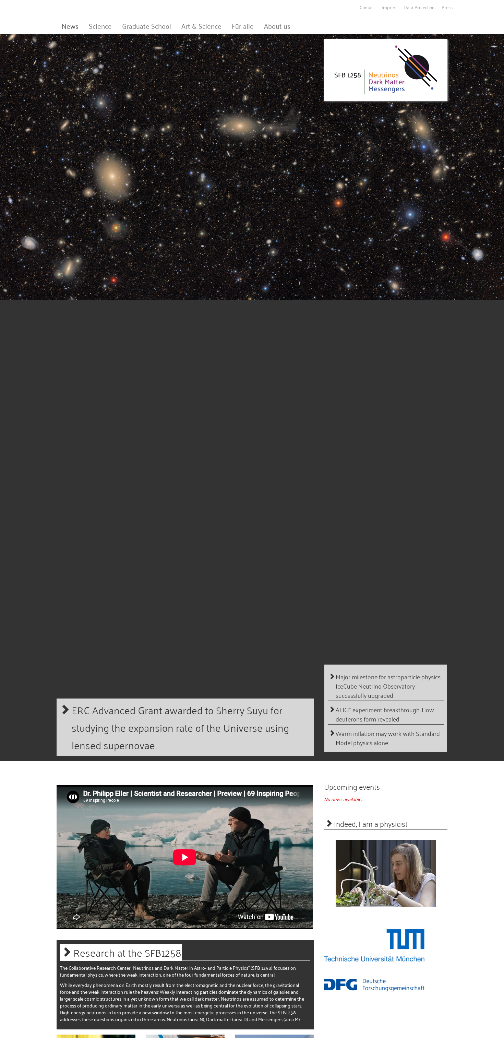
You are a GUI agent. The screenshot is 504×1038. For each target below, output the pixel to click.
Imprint (389, 7)
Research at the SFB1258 (127, 952)
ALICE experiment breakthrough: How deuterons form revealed (385, 714)
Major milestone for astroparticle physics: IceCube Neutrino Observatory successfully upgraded (388, 686)
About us (277, 26)
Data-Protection (419, 7)
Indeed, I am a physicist (371, 823)
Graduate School (146, 26)
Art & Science (201, 26)
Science (100, 26)
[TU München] (374, 945)
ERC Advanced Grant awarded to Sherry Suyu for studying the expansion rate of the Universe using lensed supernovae (180, 727)
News (70, 26)
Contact (367, 7)
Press (447, 7)
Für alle (243, 26)
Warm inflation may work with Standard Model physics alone (388, 738)
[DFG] (374, 985)
